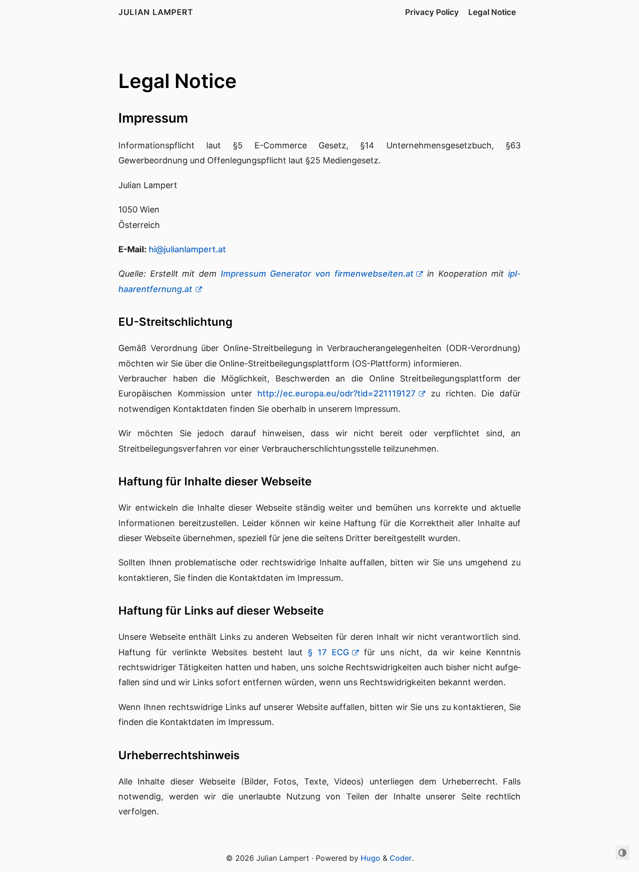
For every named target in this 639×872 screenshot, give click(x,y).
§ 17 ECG (328, 652)
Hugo (370, 858)
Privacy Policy (432, 12)
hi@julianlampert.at (187, 249)
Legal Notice (492, 12)
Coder (401, 858)
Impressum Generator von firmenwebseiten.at (317, 273)
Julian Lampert (155, 12)
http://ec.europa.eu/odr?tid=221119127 (336, 393)
